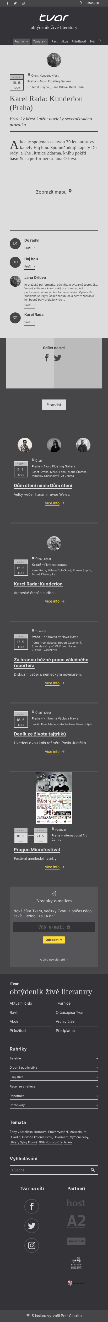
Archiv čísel (65, 1021)
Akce (64, 41)
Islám (68, 1142)
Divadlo (15, 1137)
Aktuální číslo (21, 1003)
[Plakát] (54, 798)
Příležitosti (79, 41)
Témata (38, 41)
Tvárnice (63, 1003)
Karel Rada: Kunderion (38, 584)
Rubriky (19, 41)
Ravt (55, 41)
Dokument (61, 1137)
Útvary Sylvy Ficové (23, 1142)
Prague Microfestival (37, 849)
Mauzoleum (77, 1132)
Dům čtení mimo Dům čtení (43, 485)
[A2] (76, 1222)
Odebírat (52, 940)
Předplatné (65, 1030)
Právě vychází (58, 1132)
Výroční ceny (79, 1137)
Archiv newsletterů (53, 959)
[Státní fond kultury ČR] (76, 1283)
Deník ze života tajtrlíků (40, 734)
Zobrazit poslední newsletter (53, 950)
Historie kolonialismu (37, 1137)
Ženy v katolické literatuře (28, 1132)
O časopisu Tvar (70, 1012)
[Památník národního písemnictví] (76, 1263)
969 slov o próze (51, 1142)
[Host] (76, 1203)
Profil (28, 248)
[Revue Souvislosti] (76, 1242)
